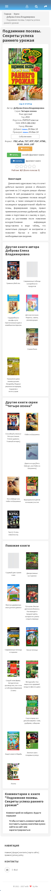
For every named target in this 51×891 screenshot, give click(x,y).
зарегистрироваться (19, 830)
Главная (7, 14)
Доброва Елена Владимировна (21, 16)
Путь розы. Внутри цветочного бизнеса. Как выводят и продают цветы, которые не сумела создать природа (32, 612)
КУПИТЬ (26, 149)
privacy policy (18, 855)
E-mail (15, 869)
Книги (16, 14)
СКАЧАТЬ (18, 161)
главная (8, 852)
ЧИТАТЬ (15, 155)
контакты (23, 852)
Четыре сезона (29, 111)
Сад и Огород (25, 104)
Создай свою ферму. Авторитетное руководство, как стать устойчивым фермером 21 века (13, 685)
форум (15, 852)
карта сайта (33, 852)
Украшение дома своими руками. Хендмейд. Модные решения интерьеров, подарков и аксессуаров (13, 385)
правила (8, 855)
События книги (25, 136)
